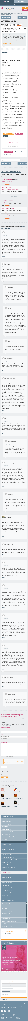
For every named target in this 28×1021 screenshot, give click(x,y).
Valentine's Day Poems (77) (8, 916)
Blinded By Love (6, 208)
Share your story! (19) (8, 43)
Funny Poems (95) (6, 834)
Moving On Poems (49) (7, 864)
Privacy (2, 1015)
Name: (2, 730)
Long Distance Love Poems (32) (9, 859)
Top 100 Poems (5, 819)
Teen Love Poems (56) (7, 890)
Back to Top (4, 813)
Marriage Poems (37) (6, 862)
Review (25, 9)
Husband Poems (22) (6, 852)
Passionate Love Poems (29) (8, 867)
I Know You (4, 187)
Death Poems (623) (6, 824)
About (14, 1014)
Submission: (4, 742)
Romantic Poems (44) (7, 882)
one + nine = (4, 765)
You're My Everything (7, 215)
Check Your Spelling (6, 721)
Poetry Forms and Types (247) (9, 921)
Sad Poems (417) (6, 908)
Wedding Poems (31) (6, 895)
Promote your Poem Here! (8, 936)
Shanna (12, 208)
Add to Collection (9, 133)
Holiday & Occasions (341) (8, 836)
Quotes (21, 1)
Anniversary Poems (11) (7, 844)
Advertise (18, 1018)
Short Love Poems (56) (7, 885)
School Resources (6, 923)
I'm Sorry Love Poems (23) (8, 857)
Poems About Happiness (8, 985)
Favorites (19, 133)
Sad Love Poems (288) (7, 906)
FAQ (14, 1015)
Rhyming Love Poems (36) (8, 880)
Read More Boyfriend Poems (11, 172)
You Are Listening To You (8, 933)
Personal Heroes (6, 991)
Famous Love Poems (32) (8, 900)
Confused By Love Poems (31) (9, 847)
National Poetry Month (7, 926)
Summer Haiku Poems (7, 988)
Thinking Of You (6, 200)
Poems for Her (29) (6, 870)
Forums (2, 1018)
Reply (3, 256)
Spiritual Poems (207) (7, 911)
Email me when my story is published (10, 771)
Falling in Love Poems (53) (8, 849)
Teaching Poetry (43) (6, 918)
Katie (10, 187)
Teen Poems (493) (6, 913)
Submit (25, 7)
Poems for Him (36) (6, 872)
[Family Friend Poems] (7, 9)
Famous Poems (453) (7, 829)
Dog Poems (5, 994)
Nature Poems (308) (6, 903)
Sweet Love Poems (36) (7, 887)
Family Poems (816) (6, 826)
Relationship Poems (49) (7, 877)
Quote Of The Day (8, 943)
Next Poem (22, 17)
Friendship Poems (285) (7, 831)
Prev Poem (6, 17)
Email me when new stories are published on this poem (14, 774)
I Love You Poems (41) (7, 854)
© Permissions (7, 154)
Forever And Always (7, 179)
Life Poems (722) (6, 839)
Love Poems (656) (6, 842)
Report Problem (20, 151)
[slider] (19, 25)
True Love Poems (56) (7, 892)
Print (6, 136)
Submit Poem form (6, 725)
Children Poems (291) (7, 821)
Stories (17, 1017)
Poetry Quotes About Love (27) (9, 875)
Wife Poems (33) (5, 898)
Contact (2, 1014)
